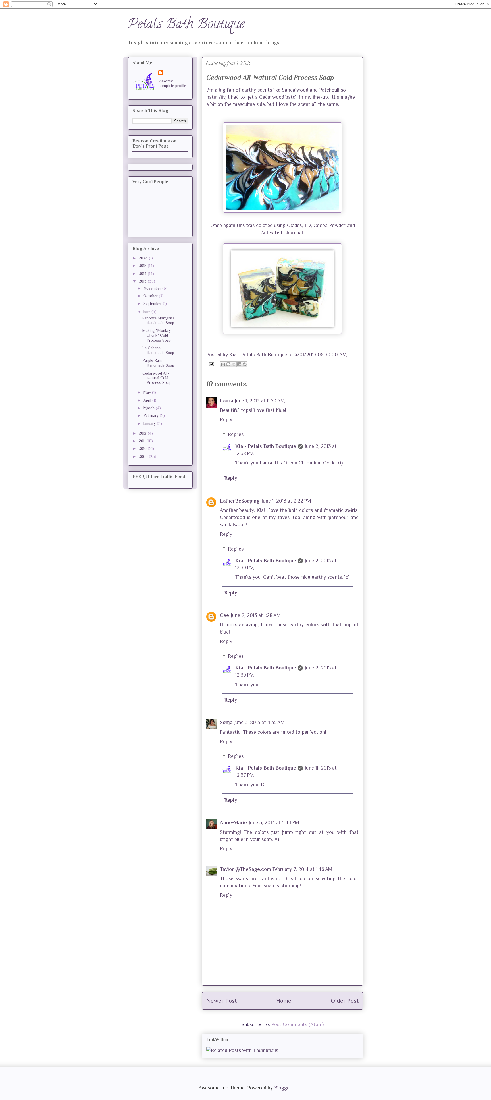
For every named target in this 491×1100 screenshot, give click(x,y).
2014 (143, 273)
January (150, 423)
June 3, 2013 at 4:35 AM (259, 722)
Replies (236, 434)
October (151, 295)
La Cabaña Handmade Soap (158, 350)
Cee (224, 615)
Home (283, 1000)
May (147, 392)
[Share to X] (234, 364)
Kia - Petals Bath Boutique (265, 446)
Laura (226, 401)
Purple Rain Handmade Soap (158, 362)
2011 (143, 441)
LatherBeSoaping (240, 501)
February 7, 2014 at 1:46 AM (302, 869)
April (147, 400)
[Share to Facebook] (239, 364)
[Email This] (223, 364)
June (147, 311)
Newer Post (221, 1000)
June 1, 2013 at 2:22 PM (286, 501)
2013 (143, 281)
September (153, 303)
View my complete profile (172, 83)
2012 (143, 433)
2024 (144, 258)
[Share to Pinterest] (244, 364)
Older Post (345, 1000)
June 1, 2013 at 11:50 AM (260, 401)
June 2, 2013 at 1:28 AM (256, 615)
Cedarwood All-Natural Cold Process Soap (156, 378)
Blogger (282, 1088)
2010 (143, 448)
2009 (144, 456)
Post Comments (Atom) (297, 1024)
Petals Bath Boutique (186, 25)
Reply (226, 419)
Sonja (226, 722)
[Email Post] (210, 364)
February (151, 415)
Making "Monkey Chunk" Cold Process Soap (156, 335)
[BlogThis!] (228, 364)
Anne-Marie (233, 822)
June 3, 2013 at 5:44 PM (274, 822)
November (152, 288)
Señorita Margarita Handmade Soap (158, 320)
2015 (143, 265)
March (149, 408)
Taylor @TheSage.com (245, 869)
